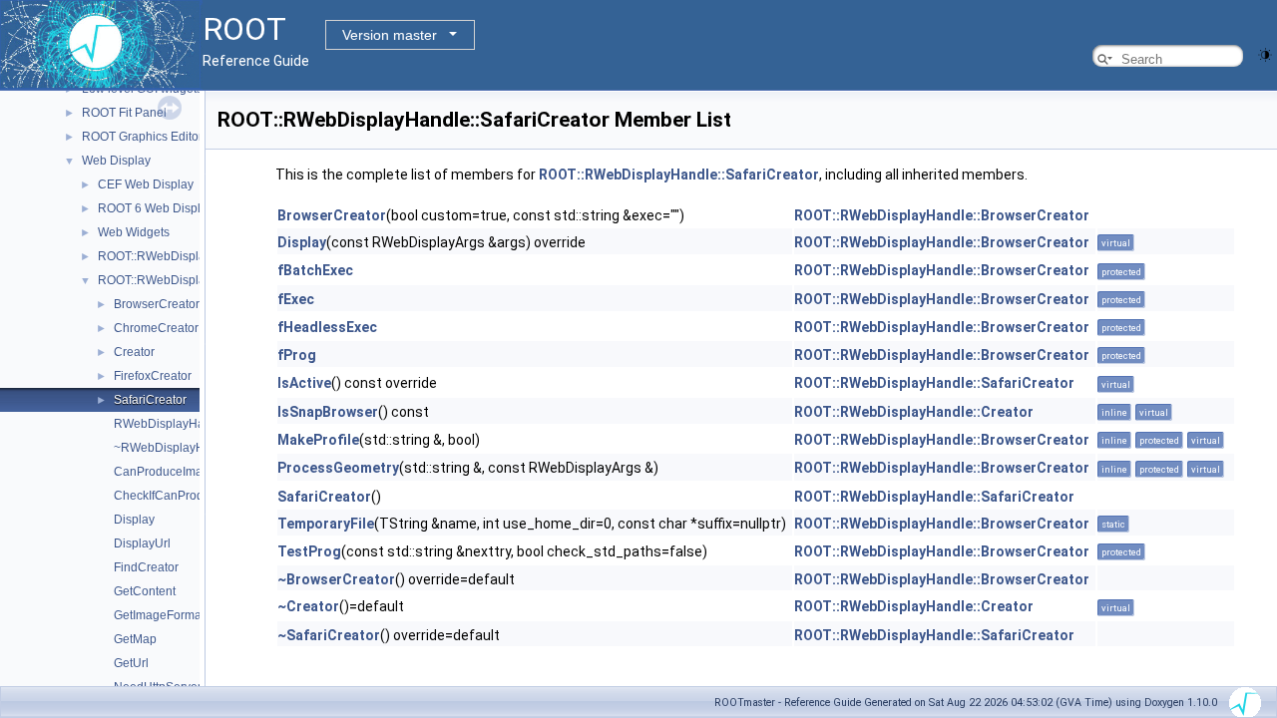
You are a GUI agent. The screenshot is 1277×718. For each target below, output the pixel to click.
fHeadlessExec (327, 327)
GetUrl (131, 663)
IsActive (304, 383)
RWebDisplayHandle (171, 424)
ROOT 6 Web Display (155, 208)
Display (134, 520)
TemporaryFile (325, 524)
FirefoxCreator (153, 376)
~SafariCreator (328, 635)
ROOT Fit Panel (124, 113)
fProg (296, 355)
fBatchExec (315, 270)
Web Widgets (134, 232)
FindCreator (146, 567)
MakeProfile (318, 440)
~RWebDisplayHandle (174, 448)
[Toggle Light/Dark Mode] (1265, 53)
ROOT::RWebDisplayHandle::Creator (914, 412)
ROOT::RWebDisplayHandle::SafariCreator (679, 174)
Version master (389, 35)
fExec (295, 299)
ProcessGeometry (338, 468)
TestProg (309, 551)
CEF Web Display (146, 184)
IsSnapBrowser (327, 412)
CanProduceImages (168, 472)
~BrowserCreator (336, 579)
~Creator (308, 606)
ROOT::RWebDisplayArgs (167, 256)
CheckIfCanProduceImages (188, 496)
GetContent (145, 591)
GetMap (135, 639)
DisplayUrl (142, 543)
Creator (134, 352)
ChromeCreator (156, 328)
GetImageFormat (159, 615)
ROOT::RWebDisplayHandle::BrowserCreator (941, 215)
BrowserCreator (157, 304)
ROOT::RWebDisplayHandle (174, 280)
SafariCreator (150, 400)
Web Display (116, 161)
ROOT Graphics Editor (142, 137)
